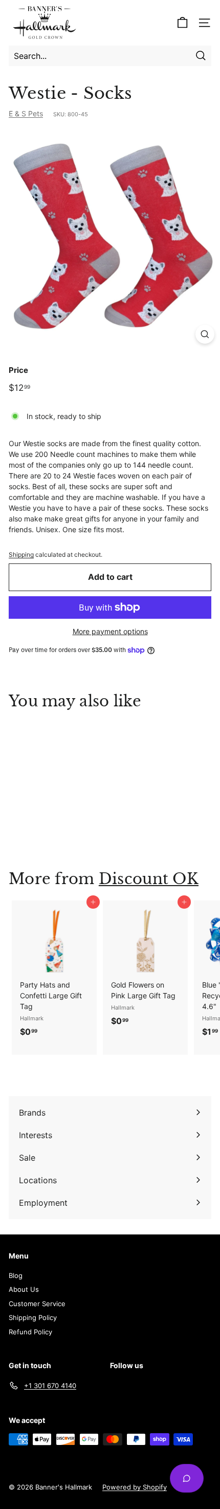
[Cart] (182, 23)
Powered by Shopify (134, 1487)
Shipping (21, 554)
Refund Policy (30, 1332)
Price (18, 370)
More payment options (110, 631)
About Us (24, 1289)
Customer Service (37, 1304)
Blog (16, 1275)
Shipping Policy (33, 1317)
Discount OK (149, 879)
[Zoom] (204, 334)
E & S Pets (26, 113)
